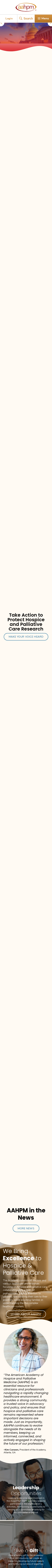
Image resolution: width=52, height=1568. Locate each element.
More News (26, 1228)
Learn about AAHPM (26, 1314)
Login (9, 18)
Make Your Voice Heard (26, 637)
